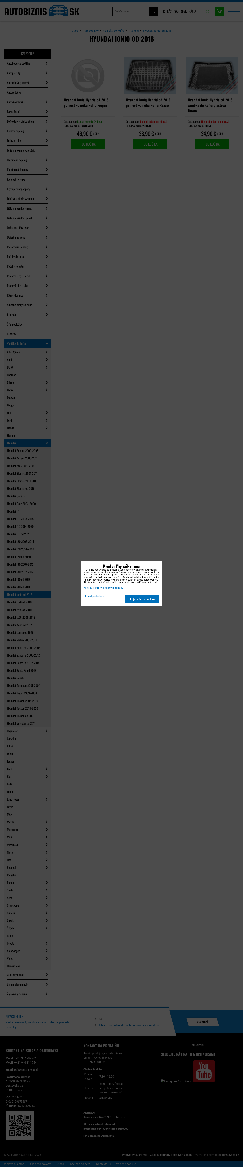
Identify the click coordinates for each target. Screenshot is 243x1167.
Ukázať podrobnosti (95, 596)
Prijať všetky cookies (142, 599)
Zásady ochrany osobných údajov (103, 587)
